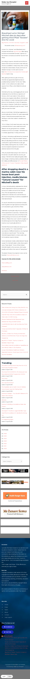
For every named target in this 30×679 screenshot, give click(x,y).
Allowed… (4, 400)
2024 (5, 438)
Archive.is (4, 270)
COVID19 (11, 42)
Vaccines (16, 42)
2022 (5, 443)
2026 (5, 433)
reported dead (17, 51)
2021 (5, 446)
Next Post (15, 280)
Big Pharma (5, 42)
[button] (7, 676)
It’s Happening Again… (8, 419)
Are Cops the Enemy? (8, 382)
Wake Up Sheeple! (9, 2)
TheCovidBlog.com (7, 262)
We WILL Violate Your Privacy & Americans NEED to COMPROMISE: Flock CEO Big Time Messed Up (14, 336)
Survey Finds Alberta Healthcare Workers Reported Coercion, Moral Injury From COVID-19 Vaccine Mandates (15, 352)
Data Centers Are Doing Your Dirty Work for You (15, 307)
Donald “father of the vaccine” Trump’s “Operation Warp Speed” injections (15, 163)
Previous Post (15, 276)
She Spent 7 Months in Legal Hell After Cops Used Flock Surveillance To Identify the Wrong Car (14, 413)
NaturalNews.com (6, 266)
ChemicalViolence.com (13, 255)
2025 (5, 436)
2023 (5, 441)
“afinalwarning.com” (20, 45)
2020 (5, 448)
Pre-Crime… (5, 378)
